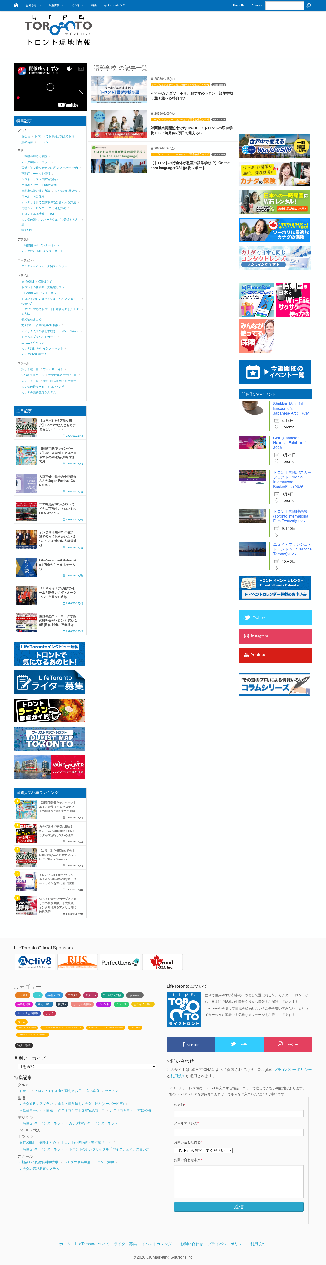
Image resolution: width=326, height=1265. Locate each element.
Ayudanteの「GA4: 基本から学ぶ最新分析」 (33, 1034)
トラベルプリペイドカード (38, 337)
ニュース (121, 1004)
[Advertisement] (225, 32)
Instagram (291, 1044)
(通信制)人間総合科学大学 (59, 381)
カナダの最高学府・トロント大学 (42, 386)
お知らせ (31, 5)
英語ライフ (54, 995)
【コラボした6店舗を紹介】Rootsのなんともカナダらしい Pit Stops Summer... (57, 855)
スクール (90, 995)
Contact (257, 5)
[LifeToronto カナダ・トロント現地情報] (15, 3)
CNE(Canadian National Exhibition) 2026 (290, 442)
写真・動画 (24, 1045)
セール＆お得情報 (27, 1013)
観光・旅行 (44, 1004)
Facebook (192, 1044)
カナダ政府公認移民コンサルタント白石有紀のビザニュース (62, 1027)
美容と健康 (24, 1004)
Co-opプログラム (32, 375)
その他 (75, 5)
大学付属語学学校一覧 (62, 375)
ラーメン (43, 142)
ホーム (65, 1244)
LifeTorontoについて (92, 1244)
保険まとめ (45, 281)
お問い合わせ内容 (188, 1142)
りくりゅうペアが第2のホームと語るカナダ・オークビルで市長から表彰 (57, 592)
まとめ (49, 1013)
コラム (21, 1022)
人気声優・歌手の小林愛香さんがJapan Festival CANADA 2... (57, 481)
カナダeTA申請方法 (34, 354)
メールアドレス (186, 1123)
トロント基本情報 (32, 214)
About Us (238, 5)
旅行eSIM (27, 281)
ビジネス (22, 995)
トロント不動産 (135, 1027)
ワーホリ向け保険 (32, 196)
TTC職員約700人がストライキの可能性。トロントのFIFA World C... (57, 509)
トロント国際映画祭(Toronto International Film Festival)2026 (291, 516)
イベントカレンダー (116, 5)
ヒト (37, 995)
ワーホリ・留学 (53, 369)
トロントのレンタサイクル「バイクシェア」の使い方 (109, 1149)
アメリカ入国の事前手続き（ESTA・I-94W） (50, 331)
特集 (94, 5)
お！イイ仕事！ (143, 1004)
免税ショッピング (32, 208)
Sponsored (219, 84)
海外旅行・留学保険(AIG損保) (40, 325)
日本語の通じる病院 (34, 156)
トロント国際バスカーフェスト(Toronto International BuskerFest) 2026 (292, 479)
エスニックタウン (32, 342)
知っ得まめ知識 (112, 995)
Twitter (244, 1044)
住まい (62, 1004)
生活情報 (54, 5)
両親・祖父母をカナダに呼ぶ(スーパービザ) (49, 168)
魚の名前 (27, 142)
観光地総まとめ (31, 319)
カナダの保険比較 (65, 190)
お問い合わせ (191, 1244)
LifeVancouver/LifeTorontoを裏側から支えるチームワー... (57, 565)
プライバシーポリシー (293, 1070)
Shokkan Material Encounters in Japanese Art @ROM (291, 408)
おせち (25, 136)
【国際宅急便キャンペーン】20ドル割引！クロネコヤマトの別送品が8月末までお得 (57, 806)
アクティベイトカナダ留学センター (44, 266)
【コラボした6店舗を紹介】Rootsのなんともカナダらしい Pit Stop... (57, 425)
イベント (104, 1004)
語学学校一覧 (30, 369)
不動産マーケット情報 (35, 173)
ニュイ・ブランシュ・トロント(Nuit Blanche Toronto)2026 (292, 548)
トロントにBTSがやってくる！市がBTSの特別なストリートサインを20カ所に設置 (57, 879)
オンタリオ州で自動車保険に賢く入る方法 (48, 202)
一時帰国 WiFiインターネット (40, 245)
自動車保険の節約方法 (35, 190)
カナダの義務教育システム (38, 392)
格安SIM (26, 230)
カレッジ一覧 (30, 381)
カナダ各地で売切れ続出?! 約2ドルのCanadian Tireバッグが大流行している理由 (56, 831)
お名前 (179, 1105)
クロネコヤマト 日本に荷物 (39, 185)
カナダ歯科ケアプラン (35, 162)
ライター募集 (125, 1244)
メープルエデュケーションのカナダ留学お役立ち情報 (180, 84)
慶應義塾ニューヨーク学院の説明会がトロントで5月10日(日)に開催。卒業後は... (58, 620)
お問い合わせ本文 (188, 1160)
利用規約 (178, 1076)
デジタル (73, 995)
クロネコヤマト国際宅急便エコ (41, 179)
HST (51, 214)
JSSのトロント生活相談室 (27, 1027)
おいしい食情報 (82, 1004)
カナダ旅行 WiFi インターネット (42, 251)
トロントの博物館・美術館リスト (42, 287)
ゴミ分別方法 (57, 208)
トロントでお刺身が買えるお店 (54, 136)
